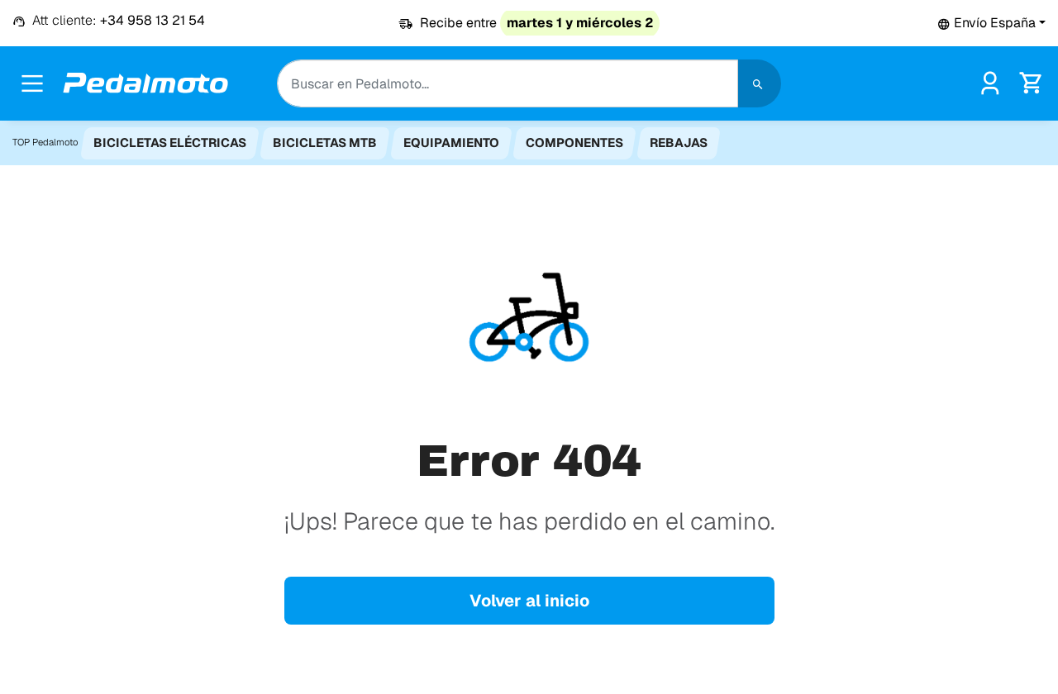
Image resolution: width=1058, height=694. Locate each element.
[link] (989, 82)
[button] (991, 22)
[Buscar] (759, 83)
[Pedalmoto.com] (145, 83)
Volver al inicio (529, 600)
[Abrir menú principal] (32, 83)
